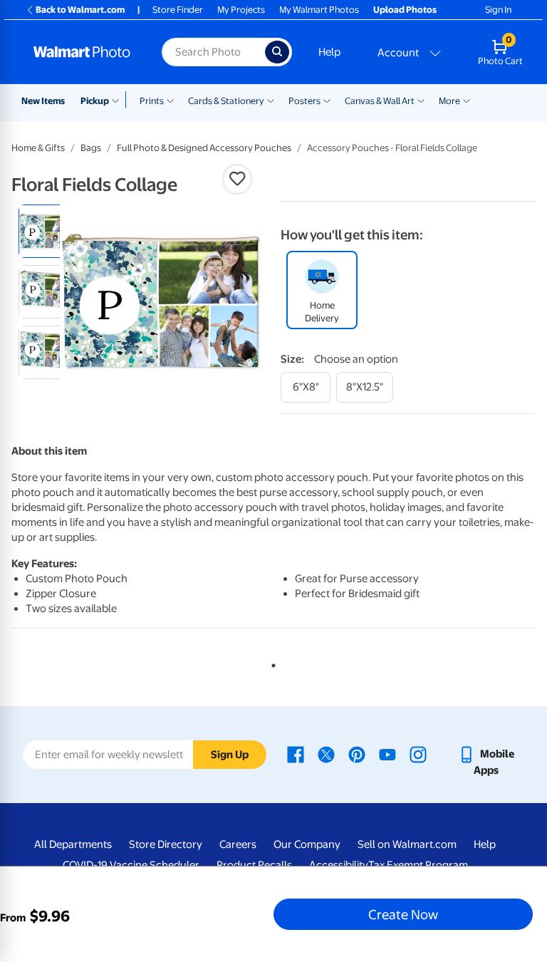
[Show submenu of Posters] (327, 99)
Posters (304, 100)
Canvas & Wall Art (380, 100)
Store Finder (177, 9)
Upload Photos (405, 9)
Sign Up (230, 754)
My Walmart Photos (319, 9)
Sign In (498, 9)
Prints (152, 100)
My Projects (241, 9)
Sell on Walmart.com (407, 844)
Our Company (307, 844)
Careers (237, 844)
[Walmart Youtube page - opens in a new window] (387, 754)
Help (329, 52)
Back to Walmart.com (80, 9)
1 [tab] (271, 663)
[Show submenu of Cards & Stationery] (270, 99)
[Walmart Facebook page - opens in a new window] (295, 754)
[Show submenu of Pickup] (118, 99)
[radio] (45, 231)
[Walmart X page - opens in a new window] (326, 754)
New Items (43, 100)
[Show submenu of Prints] (170, 99)
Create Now (403, 914)
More (449, 100)
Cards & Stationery (226, 100)
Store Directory (165, 844)
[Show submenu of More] (466, 99)
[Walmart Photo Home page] (82, 52)
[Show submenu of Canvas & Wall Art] (421, 99)
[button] (237, 178)
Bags (90, 148)
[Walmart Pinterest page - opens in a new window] (356, 754)
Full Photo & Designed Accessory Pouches (204, 148)
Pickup (94, 100)
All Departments (73, 844)
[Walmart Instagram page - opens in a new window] (418, 754)
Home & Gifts (38, 148)
